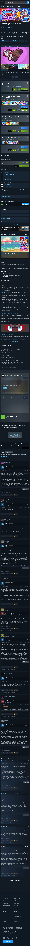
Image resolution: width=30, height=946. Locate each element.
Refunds (5, 923)
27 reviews (12, 501)
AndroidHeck (7, 519)
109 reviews (12, 674)
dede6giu (6, 541)
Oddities (6, 578)
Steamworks (5, 903)
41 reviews (12, 636)
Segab (5, 634)
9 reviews (6, 579)
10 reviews (6, 721)
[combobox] (16, 2)
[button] (3, 6)
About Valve (17, 898)
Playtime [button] (11, 445)
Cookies (4, 921)
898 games (6, 636)
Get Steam (16, 914)
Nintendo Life (6, 276)
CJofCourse (7, 462)
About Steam (6, 898)
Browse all (25, 159)
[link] (17, 89)
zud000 (6, 720)
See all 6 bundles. (5, 155)
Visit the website (5, 218)
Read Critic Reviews (13, 417)
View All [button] (26, 234)
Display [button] (18, 445)
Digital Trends (3, 271)
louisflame (6, 609)
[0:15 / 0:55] (15, 55)
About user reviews (5, 427)
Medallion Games (9, 26)
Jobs (15, 900)
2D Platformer (5, 40)
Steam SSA (5, 900)
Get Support (17, 918)
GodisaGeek (5, 266)
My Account (17, 921)
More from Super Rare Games (15, 375)
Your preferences (13, 427)
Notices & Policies (7, 918)
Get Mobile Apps (7, 941)
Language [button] (22, 443)
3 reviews (6, 610)
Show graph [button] (24, 448)
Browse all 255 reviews (15, 880)
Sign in (2, 72)
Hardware (16, 903)
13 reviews (6, 520)
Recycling (16, 905)
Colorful (21, 40)
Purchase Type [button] (13, 443)
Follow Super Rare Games (12, 384)
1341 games (6, 463)
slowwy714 (6, 499)
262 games (6, 501)
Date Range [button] (3, 445)
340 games (6, 674)
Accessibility (5, 916)
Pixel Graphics (14, 40)
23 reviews (6, 542)
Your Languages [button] (8, 452)
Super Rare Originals (9, 27)
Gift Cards (5, 908)
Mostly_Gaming (8, 673)
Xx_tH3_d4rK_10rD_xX (10, 696)
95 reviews (13, 463)
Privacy (4, 914)
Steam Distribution (7, 905)
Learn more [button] (25, 204)
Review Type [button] (4, 443)
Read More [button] (25, 489)
